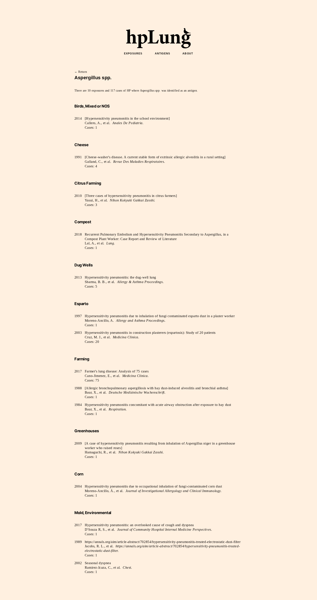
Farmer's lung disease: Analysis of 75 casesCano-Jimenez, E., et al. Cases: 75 (117, 375)
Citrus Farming (87, 183)
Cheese (81, 144)
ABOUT (187, 53)
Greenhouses (86, 431)
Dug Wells (83, 265)
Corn (78, 474)
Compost (82, 222)
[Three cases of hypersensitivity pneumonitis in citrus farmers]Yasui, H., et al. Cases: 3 (131, 200)
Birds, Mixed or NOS (92, 106)
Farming (81, 359)
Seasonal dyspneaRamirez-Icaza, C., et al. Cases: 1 (108, 567)
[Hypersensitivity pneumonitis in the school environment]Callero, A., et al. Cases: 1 (127, 123)
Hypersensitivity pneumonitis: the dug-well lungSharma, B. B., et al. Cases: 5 (124, 281)
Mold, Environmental (92, 512)
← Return (80, 71)
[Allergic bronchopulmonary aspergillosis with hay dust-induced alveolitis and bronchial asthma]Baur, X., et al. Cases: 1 (156, 392)
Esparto (81, 303)
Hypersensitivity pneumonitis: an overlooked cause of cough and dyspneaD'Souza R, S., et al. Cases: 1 (148, 529)
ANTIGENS (162, 53)
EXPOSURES (133, 53)
